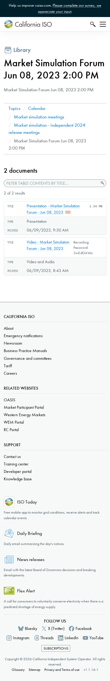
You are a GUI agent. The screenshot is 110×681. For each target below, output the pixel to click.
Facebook (84, 628)
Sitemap (34, 669)
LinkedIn (71, 637)
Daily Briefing (29, 533)
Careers (10, 373)
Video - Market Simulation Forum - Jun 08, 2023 (48, 245)
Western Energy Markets (24, 414)
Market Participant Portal (24, 407)
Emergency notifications (23, 335)
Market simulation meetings (39, 117)
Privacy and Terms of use (62, 669)
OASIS (9, 399)
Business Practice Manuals (25, 350)
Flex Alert (26, 591)
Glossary (18, 669)
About (8, 328)
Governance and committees (28, 358)
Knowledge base (18, 478)
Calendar (36, 108)
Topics (14, 108)
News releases (30, 559)
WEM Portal (14, 422)
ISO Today (27, 502)
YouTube (96, 637)
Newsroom (13, 343)
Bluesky (31, 628)
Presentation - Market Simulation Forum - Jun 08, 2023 (53, 209)
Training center (16, 464)
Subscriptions (56, 648)
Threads (47, 637)
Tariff (8, 365)
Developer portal (18, 471)
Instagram (21, 637)
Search (92, 24)
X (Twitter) (56, 628)
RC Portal (11, 429)
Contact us (12, 456)
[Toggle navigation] (102, 24)
